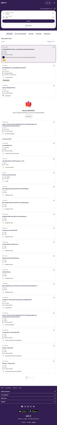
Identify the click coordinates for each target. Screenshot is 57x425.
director (15, 387)
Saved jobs (39, 33)
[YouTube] (25, 406)
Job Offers (8, 387)
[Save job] (53, 47)
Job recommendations (20, 33)
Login (47, 2)
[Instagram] (28, 406)
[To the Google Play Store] (33, 411)
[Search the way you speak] (54, 8)
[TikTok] (31, 406)
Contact (25, 418)
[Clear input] (53, 13)
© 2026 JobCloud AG (33, 418)
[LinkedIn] (34, 406)
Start (2, 387)
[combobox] (28, 13)
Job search (9, 33)
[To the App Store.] (23, 411)
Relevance (49, 41)
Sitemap (20, 418)
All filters (30, 25)
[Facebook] (22, 406)
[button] (46, 8)
